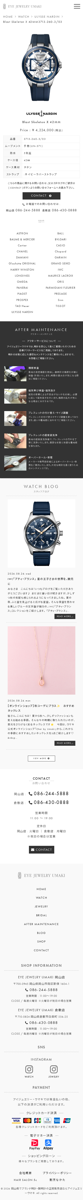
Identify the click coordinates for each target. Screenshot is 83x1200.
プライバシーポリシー (57, 1173)
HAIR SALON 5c (25, 1180)
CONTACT (39, 195)
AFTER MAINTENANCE (41, 924)
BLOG (41, 933)
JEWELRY (41, 906)
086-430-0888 (51, 802)
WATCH (23, 16)
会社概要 (25, 1173)
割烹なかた (57, 1180)
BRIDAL (41, 915)
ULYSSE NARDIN (47, 16)
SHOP (41, 941)
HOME (8, 16)
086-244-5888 (51, 793)
